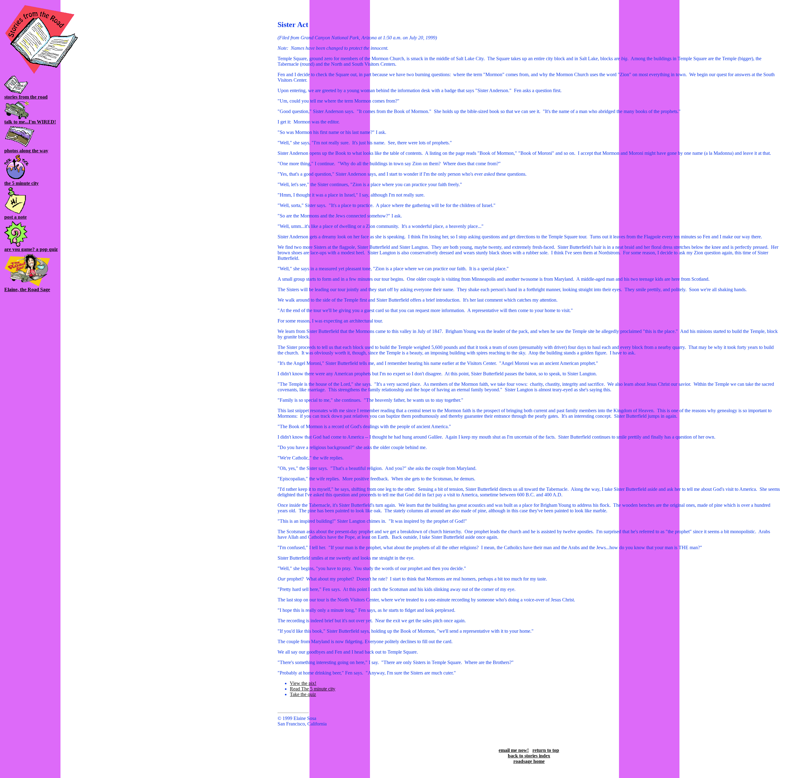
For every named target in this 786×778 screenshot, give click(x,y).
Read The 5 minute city (312, 688)
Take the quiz (303, 694)
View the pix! (303, 683)
